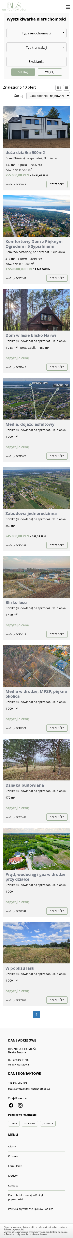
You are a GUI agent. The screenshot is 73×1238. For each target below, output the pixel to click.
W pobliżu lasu (19, 968)
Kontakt (13, 1185)
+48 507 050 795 (17, 1082)
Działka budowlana (24, 785)
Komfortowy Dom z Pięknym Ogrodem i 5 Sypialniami (34, 244)
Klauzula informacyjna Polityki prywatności (26, 1197)
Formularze (15, 1166)
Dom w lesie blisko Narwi (30, 335)
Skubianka (29, 1123)
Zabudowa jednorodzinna (31, 513)
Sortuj (19, 95)
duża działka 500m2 (25, 152)
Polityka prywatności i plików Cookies (30, 1209)
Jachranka (48, 1123)
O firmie (13, 1156)
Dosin (14, 1123)
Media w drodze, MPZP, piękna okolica (36, 694)
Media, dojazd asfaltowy (29, 424)
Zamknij (36, 1230)
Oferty (12, 1146)
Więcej (50, 72)
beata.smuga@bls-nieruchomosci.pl (29, 1088)
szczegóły (57, 184)
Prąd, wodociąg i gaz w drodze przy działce (35, 877)
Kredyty (13, 1175)
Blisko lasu (16, 602)
